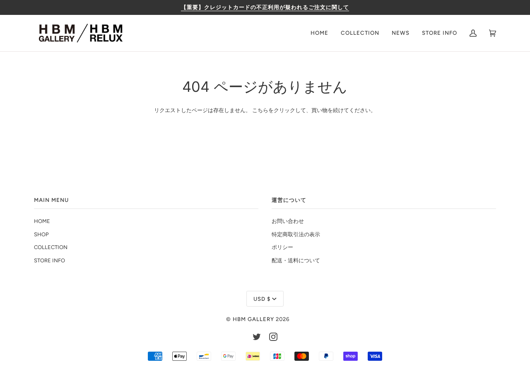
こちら (260, 110)
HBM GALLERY (253, 319)
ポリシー (282, 247)
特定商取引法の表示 (296, 234)
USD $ (261, 298)
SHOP (41, 234)
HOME (42, 221)
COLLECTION (50, 247)
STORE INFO (49, 260)
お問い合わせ (288, 221)
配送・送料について (296, 260)
